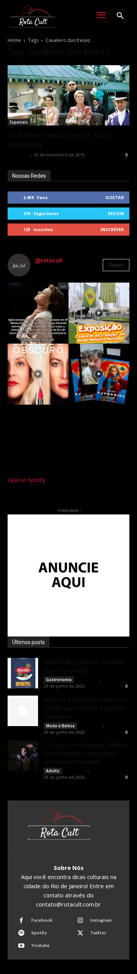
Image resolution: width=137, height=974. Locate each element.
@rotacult (49, 260)
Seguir (116, 213)
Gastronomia (59, 679)
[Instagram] (80, 921)
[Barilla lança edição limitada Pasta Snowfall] (23, 673)
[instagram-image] (38, 313)
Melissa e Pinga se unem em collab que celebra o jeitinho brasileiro (85, 708)
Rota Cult (18, 155)
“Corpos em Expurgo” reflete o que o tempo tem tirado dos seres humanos (86, 753)
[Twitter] (80, 933)
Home (14, 40)
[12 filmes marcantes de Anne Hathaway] (68, 95)
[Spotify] (21, 933)
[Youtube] (21, 946)
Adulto (52, 770)
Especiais (19, 122)
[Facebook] (21, 921)
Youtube (40, 945)
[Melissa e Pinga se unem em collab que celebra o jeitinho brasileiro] (23, 711)
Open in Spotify (26, 480)
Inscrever (112, 229)
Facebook (42, 920)
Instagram (101, 920)
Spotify (39, 932)
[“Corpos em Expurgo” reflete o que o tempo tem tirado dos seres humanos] (23, 756)
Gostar (114, 197)
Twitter (98, 932)
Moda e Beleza (60, 725)
